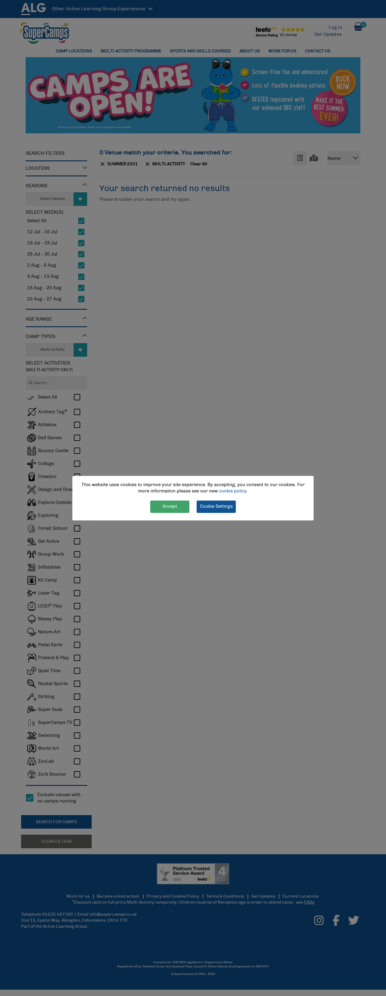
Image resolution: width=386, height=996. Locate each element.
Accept (170, 506)
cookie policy (233, 491)
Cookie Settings (216, 506)
